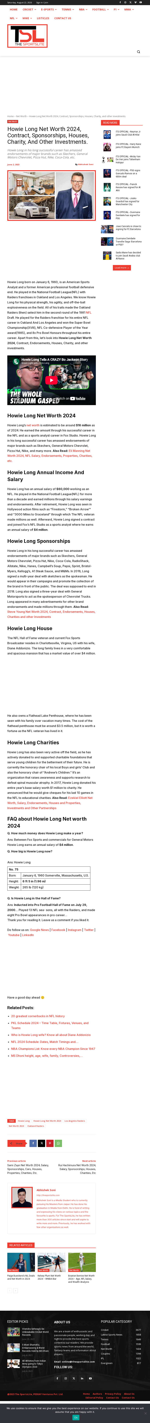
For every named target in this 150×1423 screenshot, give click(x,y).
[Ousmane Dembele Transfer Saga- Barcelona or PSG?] (107, 241)
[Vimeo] (135, 3)
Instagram (74, 930)
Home (10, 116)
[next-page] (15, 1290)
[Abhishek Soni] (22, 1208)
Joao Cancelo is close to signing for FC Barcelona (128, 228)
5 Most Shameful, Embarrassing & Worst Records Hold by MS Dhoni (35, 1348)
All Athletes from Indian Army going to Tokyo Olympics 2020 (34, 1364)
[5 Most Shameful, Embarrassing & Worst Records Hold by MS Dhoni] (13, 1347)
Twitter (89, 930)
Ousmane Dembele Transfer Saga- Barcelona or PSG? (129, 241)
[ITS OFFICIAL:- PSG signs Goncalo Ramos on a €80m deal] (107, 173)
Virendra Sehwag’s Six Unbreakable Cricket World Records (35, 1332)
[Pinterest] (50, 1143)
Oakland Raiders (35, 1126)
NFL (88, 312)
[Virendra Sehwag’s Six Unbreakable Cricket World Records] (13, 1331)
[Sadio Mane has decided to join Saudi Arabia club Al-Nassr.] (107, 255)
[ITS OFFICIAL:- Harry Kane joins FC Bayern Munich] (107, 147)
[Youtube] (140, 3)
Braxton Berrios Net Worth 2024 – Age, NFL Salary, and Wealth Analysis (81, 1279)
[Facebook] (120, 3)
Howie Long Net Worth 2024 (47, 1120)
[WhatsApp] (58, 1143)
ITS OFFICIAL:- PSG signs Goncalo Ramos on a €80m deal (128, 173)
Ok (76, 1417)
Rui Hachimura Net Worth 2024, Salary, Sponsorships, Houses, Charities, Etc (77, 1169)
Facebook (58, 930)
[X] (130, 3)
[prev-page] (9, 1290)
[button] (138, 51)
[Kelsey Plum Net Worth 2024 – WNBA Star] (51, 1262)
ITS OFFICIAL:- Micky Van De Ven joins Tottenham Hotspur (128, 159)
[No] (145, 1413)
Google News (39, 930)
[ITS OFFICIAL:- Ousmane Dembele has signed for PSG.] (107, 215)
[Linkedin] (82, 1378)
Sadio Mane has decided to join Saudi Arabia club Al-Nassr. (128, 255)
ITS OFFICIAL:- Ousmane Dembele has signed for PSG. (128, 215)
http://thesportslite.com (48, 1195)
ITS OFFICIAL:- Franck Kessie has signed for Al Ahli (128, 187)
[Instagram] (125, 3)
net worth (33, 425)
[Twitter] (74, 1378)
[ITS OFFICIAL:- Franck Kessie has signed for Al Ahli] (107, 187)
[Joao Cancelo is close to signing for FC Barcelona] (107, 229)
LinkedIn (28, 935)
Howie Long (24, 1120)
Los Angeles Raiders (75, 1120)
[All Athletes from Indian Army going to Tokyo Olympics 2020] (13, 1363)
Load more (120, 267)
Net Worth (21, 116)
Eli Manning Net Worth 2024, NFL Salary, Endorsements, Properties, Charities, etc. (49, 456)
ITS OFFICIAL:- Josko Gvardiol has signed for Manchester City (127, 201)
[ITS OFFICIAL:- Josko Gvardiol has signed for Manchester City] (107, 201)
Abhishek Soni (85, 164)
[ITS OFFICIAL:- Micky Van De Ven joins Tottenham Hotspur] (107, 159)
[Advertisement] (75, 83)
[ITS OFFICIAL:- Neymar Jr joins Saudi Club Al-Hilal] (107, 134)
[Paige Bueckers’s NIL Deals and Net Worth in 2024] (21, 1262)
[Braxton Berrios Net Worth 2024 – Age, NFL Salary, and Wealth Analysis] (82, 1262)
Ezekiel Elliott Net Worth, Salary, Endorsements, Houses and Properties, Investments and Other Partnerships (50, 803)
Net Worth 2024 (16, 1126)
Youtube (14, 935)
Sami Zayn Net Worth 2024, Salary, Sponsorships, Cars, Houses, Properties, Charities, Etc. (28, 1169)
